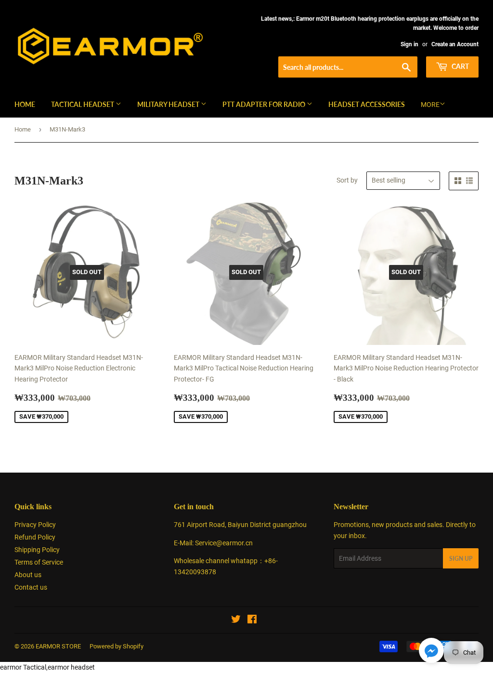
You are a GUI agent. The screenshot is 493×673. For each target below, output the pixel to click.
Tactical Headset (83, 104)
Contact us (30, 587)
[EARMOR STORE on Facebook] (252, 620)
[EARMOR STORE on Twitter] (236, 620)
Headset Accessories (366, 104)
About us (27, 575)
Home (24, 104)
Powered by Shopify (116, 646)
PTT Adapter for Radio (264, 104)
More (430, 104)
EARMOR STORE (58, 646)
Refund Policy (34, 537)
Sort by (347, 180)
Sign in (409, 44)
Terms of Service (38, 562)
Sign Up (460, 558)
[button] (431, 652)
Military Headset (169, 104)
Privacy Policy (35, 524)
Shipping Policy (37, 550)
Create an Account (455, 44)
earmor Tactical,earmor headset (47, 667)
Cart (459, 66)
